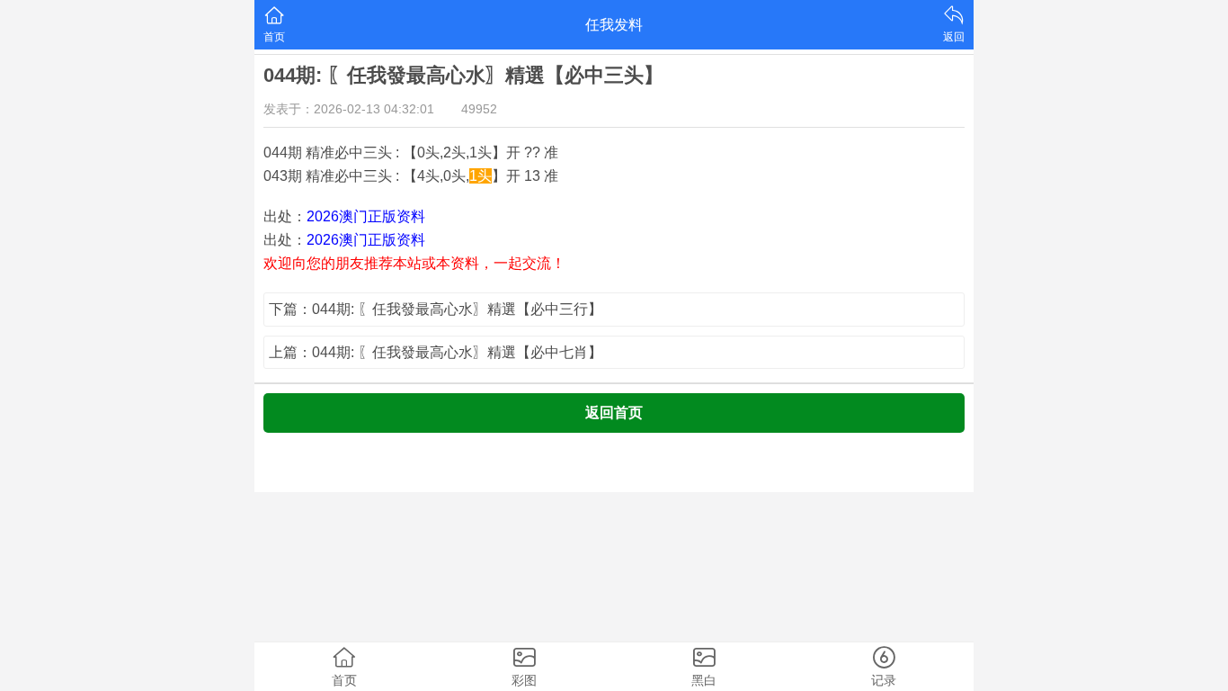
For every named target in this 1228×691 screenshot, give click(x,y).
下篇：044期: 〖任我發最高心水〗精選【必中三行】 (435, 309)
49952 (479, 109)
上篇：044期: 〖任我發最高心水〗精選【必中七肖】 (435, 352)
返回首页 (614, 412)
